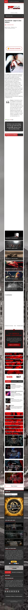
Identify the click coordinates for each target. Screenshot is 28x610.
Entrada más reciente (9, 325)
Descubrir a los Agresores (14, 1)
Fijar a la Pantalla (14, 344)
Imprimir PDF (10, 119)
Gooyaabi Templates (14, 601)
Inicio (15, 325)
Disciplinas (13, 384)
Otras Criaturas (14, 486)
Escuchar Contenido (14, 48)
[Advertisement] (14, 37)
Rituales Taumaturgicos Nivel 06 (10, 28)
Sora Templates (13, 600)
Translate (14, 495)
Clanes (12, 398)
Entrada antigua (20, 325)
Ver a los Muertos (15, 572)
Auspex (12, 405)
